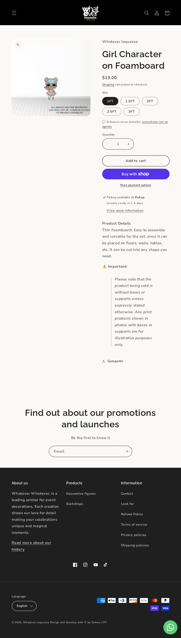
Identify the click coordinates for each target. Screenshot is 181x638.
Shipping (108, 84)
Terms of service (134, 524)
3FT (131, 111)
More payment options (135, 185)
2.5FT (112, 111)
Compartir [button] (115, 361)
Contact (127, 493)
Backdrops (74, 504)
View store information (125, 210)
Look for (127, 504)
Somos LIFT (99, 622)
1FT (110, 101)
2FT (150, 101)
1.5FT (130, 101)
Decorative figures (81, 493)
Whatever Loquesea (36, 622)
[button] (14, 13)
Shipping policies (135, 545)
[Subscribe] (127, 451)
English (22, 606)
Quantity (108, 135)
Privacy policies (133, 535)
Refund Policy (132, 514)
